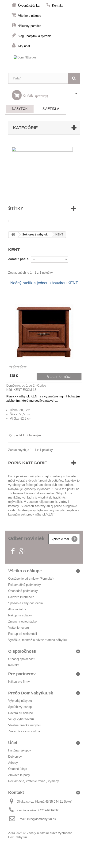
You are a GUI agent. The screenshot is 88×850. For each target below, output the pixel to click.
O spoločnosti (22, 651)
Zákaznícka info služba (24, 731)
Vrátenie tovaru (18, 627)
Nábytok (19, 109)
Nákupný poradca (29, 26)
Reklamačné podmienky (24, 584)
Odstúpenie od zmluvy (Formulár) (31, 578)
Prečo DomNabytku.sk (30, 693)
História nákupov (19, 750)
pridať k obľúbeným (27, 435)
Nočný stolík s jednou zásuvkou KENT (44, 283)
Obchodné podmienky (23, 591)
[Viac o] (10, 221)
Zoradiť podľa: (18, 259)
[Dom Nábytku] (44, 61)
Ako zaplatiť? (17, 609)
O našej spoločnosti (21, 659)
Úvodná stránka (28, 5)
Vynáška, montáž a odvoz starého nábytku (37, 640)
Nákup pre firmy (19, 681)
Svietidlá (50, 109)
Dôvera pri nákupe (20, 713)
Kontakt (57, 5)
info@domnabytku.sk (41, 819)
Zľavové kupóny (19, 775)
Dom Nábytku (17, 837)
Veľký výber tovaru (21, 719)
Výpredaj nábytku (20, 700)
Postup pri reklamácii (22, 633)
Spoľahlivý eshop (20, 707)
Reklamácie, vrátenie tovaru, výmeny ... (35, 781)
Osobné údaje (17, 769)
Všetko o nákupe (29, 15)
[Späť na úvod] (13, 235)
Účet (12, 742)
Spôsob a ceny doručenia (25, 603)
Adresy (13, 762)
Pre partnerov (22, 674)
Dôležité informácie (21, 597)
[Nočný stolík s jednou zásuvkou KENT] (44, 331)
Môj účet (24, 46)
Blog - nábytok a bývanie (34, 36)
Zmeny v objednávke (22, 621)
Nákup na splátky (20, 615)
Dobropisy (15, 756)
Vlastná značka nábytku (24, 725)
